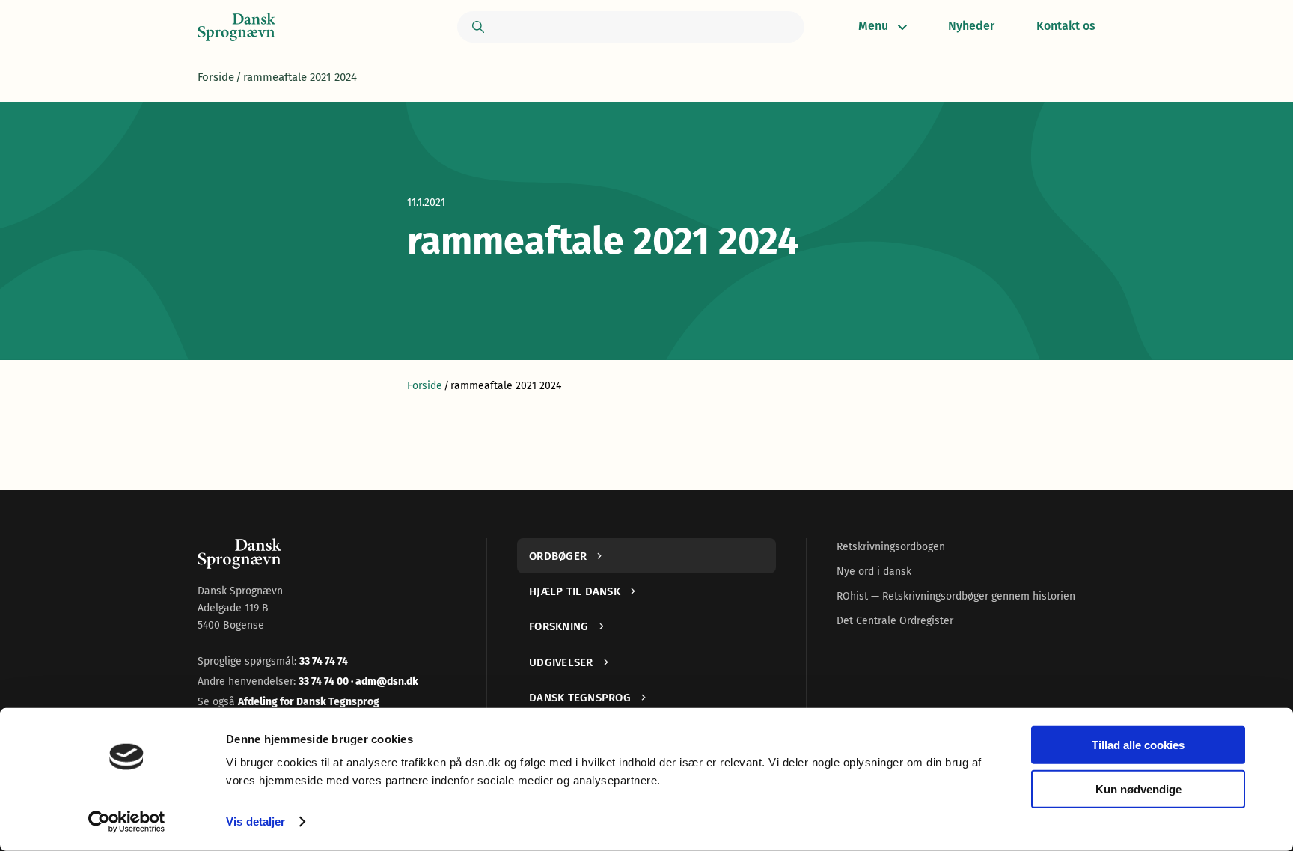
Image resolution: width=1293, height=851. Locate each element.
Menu (873, 26)
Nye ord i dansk (874, 571)
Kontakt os (1065, 26)
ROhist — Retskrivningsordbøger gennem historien (956, 596)
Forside (216, 77)
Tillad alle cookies (1138, 745)
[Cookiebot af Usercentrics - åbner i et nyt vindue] (126, 822)
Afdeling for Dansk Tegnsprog (308, 701)
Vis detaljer (255, 821)
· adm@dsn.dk (384, 681)
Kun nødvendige (1138, 788)
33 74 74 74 (323, 661)
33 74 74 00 (325, 681)
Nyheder (971, 26)
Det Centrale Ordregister (895, 620)
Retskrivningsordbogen (891, 546)
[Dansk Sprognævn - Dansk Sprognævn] (236, 27)
